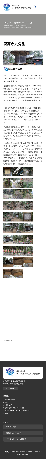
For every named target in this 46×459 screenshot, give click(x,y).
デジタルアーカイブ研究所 (16, 439)
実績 (6, 413)
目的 (6, 402)
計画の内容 (8, 405)
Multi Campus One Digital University (17, 410)
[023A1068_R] (23, 58)
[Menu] (39, 7)
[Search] (33, 7)
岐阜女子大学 (11, 427)
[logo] (17, 7)
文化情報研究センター (14, 433)
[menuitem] (33, 7)
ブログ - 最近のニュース (17, 22)
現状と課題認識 (10, 399)
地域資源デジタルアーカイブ (15, 408)
